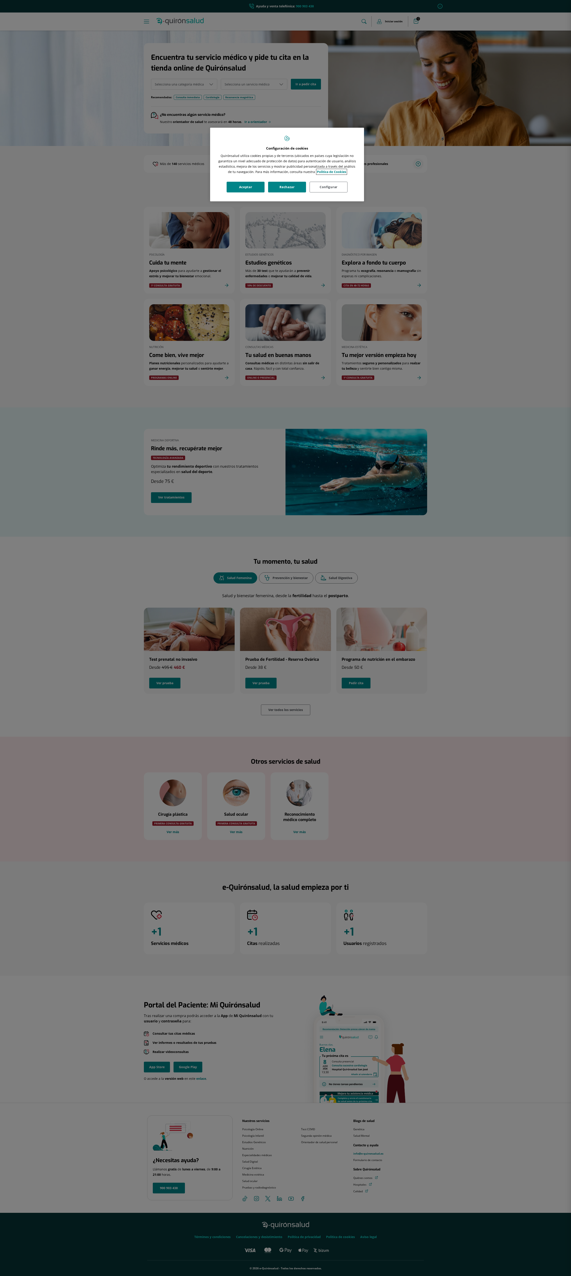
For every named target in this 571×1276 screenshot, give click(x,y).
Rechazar (287, 187)
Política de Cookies (331, 172)
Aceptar (245, 187)
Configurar (328, 187)
